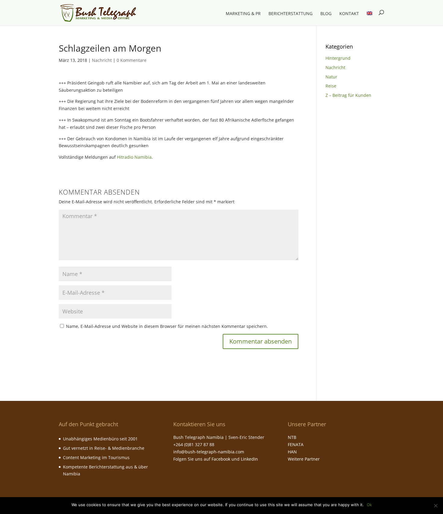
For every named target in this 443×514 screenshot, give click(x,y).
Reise (330, 86)
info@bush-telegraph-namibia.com (208, 452)
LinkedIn (249, 459)
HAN (292, 452)
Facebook (221, 459)
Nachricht (102, 60)
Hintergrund (337, 58)
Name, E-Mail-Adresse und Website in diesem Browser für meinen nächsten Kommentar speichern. (167, 326)
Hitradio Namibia (134, 157)
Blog (325, 13)
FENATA (295, 444)
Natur (331, 77)
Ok (369, 504)
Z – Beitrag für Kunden (348, 95)
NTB (292, 437)
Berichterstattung (291, 13)
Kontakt (349, 13)
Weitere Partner (304, 459)
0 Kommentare (131, 60)
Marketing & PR (243, 13)
